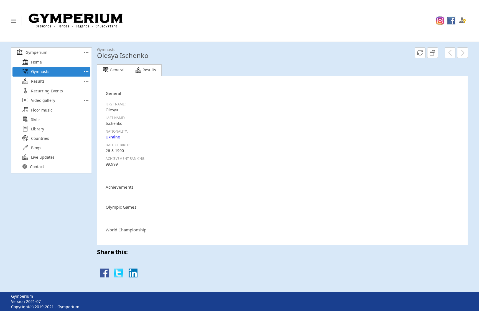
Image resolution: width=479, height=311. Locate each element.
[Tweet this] (118, 276)
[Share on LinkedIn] (133, 276)
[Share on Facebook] (104, 276)
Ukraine (113, 137)
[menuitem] (440, 20)
